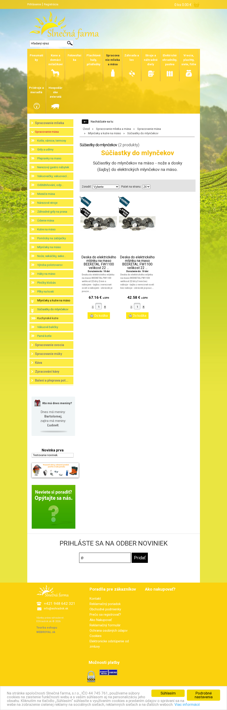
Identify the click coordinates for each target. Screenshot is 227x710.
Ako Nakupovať (101, 620)
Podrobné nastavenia (204, 695)
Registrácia (51, 4)
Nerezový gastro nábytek (53, 167)
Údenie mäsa (45, 220)
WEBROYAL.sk (45, 632)
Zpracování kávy (47, 371)
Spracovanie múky (48, 354)
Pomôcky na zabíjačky (51, 238)
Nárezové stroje (47, 202)
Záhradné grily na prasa (52, 211)
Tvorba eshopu (46, 627)
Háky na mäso (46, 273)
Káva (38, 362)
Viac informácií (187, 704)
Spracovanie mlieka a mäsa (113, 129)
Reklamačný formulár (105, 625)
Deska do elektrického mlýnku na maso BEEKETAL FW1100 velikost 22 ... (98, 262)
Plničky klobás (46, 282)
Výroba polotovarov (50, 265)
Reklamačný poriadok (105, 604)
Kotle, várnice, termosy (51, 140)
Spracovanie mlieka (49, 123)
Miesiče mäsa (46, 194)
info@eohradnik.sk (56, 608)
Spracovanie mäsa (47, 131)
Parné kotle (44, 336)
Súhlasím (168, 693)
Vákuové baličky (47, 327)
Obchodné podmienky (105, 609)
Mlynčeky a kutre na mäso (53, 300)
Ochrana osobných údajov (108, 631)
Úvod (86, 129)
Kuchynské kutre (47, 318)
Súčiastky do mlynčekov (52, 309)
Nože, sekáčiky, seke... (51, 256)
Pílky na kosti (45, 291)
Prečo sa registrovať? (105, 615)
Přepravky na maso (49, 158)
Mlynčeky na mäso (49, 247)
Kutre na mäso (46, 229)
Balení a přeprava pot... (51, 380)
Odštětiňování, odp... (50, 185)
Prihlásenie (34, 4)
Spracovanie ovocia (49, 345)
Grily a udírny (45, 149)
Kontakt (95, 599)
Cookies (96, 636)
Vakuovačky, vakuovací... (53, 176)
